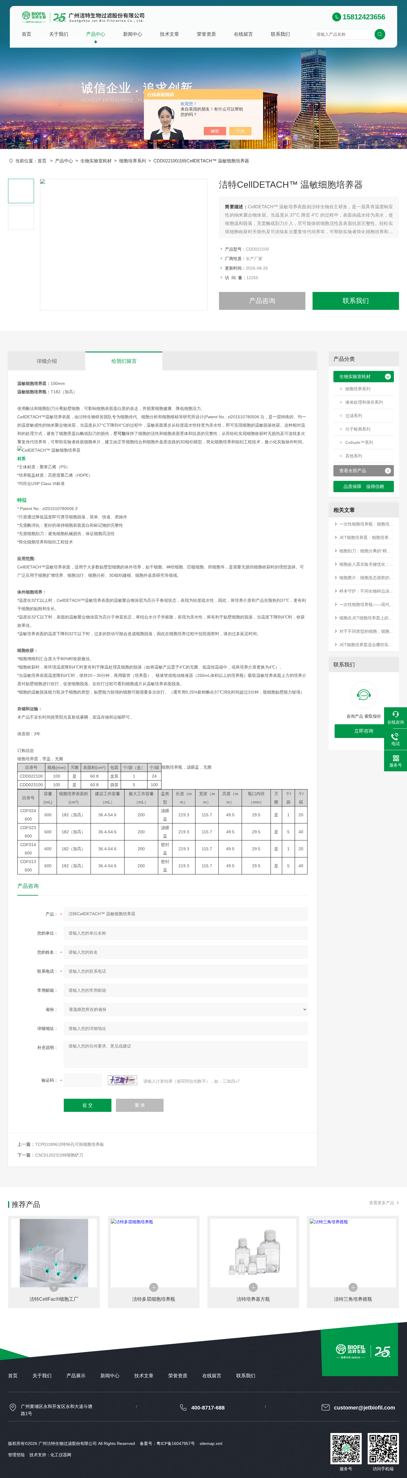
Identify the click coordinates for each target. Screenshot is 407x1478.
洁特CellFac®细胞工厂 (53, 1299)
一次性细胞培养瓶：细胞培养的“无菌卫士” (366, 524)
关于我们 (58, 34)
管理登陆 (16, 1454)
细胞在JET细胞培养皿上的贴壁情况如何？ (366, 618)
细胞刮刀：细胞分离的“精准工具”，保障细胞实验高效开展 (366, 550)
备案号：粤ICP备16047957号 (167, 1443)
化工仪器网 (60, 1454)
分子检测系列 (357, 429)
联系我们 (280, 34)
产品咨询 (262, 300)
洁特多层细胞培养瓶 (153, 1299)
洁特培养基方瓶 (253, 1299)
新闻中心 (132, 34)
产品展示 (76, 1375)
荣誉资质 (206, 34)
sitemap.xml (211, 1443)
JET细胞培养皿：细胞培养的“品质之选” (366, 537)
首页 (26, 34)
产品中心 (95, 34)
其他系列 (353, 455)
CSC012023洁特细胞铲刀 (59, 1155)
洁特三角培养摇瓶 (353, 1299)
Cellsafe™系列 (359, 442)
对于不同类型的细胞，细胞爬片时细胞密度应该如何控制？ (366, 631)
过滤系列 (353, 415)
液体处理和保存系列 (364, 402)
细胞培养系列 (132, 160)
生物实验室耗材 (96, 160)
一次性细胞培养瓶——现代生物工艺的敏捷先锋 (366, 604)
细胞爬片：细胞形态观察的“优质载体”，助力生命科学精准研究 (366, 577)
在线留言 (243, 34)
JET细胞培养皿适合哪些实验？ (366, 644)
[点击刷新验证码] (122, 1080)
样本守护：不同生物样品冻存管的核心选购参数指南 (366, 591)
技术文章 (169, 34)
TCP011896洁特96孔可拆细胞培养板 (69, 1144)
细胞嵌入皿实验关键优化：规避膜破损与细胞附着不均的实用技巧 (366, 564)
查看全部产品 (352, 470)
